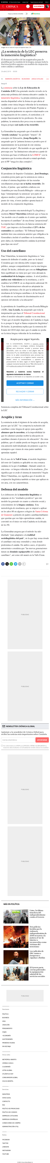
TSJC (3, 227)
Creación (5, 1025)
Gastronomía (7, 1039)
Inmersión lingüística (12, 79)
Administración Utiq (10, 1127)
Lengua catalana (37, 79)
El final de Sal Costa (14, 2)
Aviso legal (6, 1098)
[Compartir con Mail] (20, 564)
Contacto (6, 1101)
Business (5, 1018)
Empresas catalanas (10, 1116)
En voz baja (6, 1046)
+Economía (6, 1036)
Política (5, 1014)
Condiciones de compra (11, 1123)
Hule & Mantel (7, 1081)
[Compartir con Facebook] (3, 564)
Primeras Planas (8, 1043)
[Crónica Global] (16, 6)
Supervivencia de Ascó (37, 2)
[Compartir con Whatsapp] (11, 564)
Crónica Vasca (7, 1063)
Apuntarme (42, 740)
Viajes (4, 1032)
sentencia (8, 87)
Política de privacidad (10, 1109)
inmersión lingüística (10, 97)
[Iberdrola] (35, 13)
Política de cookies (9, 1112)
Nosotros (6, 1094)
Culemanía (6, 1067)
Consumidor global (10, 1077)
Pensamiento (7, 1028)
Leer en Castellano (7, 10)
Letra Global (7, 1070)
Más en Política (11, 904)
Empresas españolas (10, 1119)
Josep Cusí (25, 2)
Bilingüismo (26, 79)
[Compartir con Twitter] (7, 564)
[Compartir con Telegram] (15, 564)
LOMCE (36, 154)
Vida (4, 1021)
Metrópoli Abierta (9, 1059)
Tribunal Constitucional (34, 313)
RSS (3, 1105)
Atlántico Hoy (7, 1074)
